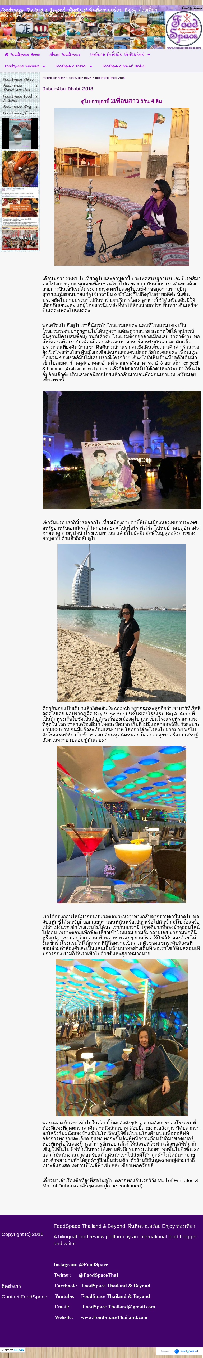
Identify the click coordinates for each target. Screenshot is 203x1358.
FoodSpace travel (80, 78)
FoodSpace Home (53, 78)
